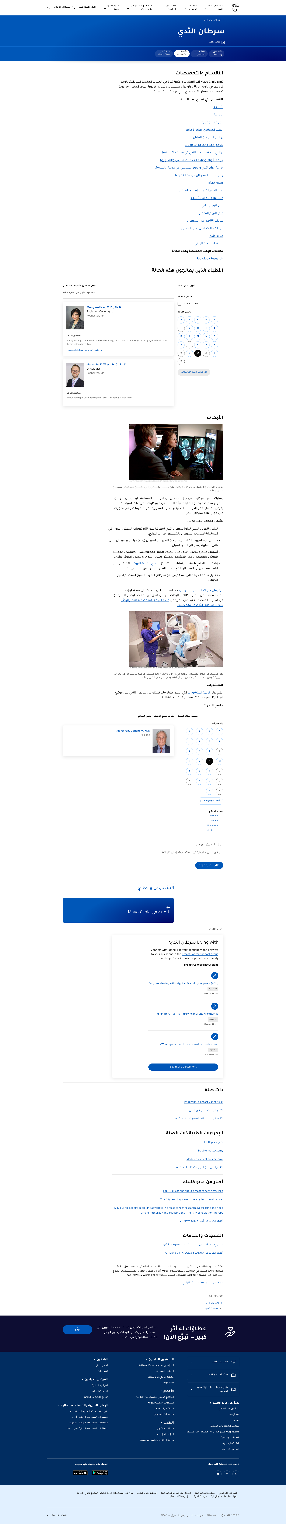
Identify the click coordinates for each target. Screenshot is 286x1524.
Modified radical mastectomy (204, 1159)
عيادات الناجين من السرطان (205, 221)
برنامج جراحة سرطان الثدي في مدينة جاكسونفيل (192, 153)
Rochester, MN (191, 304)
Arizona (214, 816)
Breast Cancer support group (200, 954)
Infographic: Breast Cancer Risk (203, 1102)
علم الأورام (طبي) (211, 206)
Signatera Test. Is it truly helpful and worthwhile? (187, 1014)
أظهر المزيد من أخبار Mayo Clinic (203, 1221)
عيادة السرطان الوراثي (209, 243)
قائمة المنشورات (199, 693)
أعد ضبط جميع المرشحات (194, 372)
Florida (214, 821)
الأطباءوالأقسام (182, 53)
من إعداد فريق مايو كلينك (208, 844)
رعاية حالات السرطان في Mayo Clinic (199, 175)
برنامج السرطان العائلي (208, 137)
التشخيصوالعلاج (199, 53)
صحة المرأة (215, 183)
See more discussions (183, 1067)
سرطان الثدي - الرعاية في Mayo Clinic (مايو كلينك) (192, 852)
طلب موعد (214, 42)
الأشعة (218, 107)
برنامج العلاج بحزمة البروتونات (204, 145)
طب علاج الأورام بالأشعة (207, 198)
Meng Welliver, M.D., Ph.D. (104, 307)
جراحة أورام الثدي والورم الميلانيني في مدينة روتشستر (189, 168)
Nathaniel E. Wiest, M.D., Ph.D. (107, 364)
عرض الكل (212, 830)
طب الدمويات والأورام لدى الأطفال (200, 190)
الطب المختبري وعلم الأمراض (204, 130)
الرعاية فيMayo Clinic (164, 53)
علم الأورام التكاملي (210, 213)
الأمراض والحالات (212, 20)
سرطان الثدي (201, 32)
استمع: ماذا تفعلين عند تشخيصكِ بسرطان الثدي (193, 1244)
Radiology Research (209, 259)
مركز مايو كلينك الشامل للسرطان (201, 590)
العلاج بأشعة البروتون (144, 564)
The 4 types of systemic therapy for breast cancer (191, 1199)
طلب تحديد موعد (209, 865)
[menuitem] (216, 53)
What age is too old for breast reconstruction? (189, 1044)
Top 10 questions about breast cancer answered (193, 1191)
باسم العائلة (184, 312)
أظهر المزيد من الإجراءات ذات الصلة (201, 1167)
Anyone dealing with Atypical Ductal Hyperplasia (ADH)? (183, 983)
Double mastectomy (210, 1151)
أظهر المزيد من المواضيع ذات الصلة (201, 1118)
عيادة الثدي (216, 236)
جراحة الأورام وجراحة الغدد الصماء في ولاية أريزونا (191, 160)
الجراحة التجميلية (212, 122)
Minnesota (212, 826)
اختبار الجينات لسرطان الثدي (206, 1110)
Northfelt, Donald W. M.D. (133, 731)
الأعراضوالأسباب (217, 53)
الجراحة (218, 115)
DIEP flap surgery (212, 1142)
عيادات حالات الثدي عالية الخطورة (201, 228)
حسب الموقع (185, 297)
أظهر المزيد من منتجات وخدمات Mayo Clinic (196, 1253)
